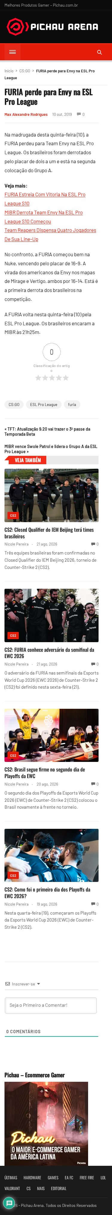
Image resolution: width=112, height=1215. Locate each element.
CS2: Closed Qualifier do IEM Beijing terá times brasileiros (49, 533)
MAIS (41, 1188)
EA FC (69, 1177)
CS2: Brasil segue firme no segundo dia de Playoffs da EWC (44, 772)
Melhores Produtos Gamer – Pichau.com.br (41, 5)
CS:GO (24, 70)
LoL (103, 1177)
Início (8, 70)
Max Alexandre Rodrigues (25, 114)
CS (28, 1188)
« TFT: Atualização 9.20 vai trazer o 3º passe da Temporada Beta (47, 431)
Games (53, 1177)
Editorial (58, 1188)
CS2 (13, 515)
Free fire (87, 1177)
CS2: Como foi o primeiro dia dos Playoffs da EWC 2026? (47, 893)
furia (72, 404)
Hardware (32, 1177)
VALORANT (12, 1188)
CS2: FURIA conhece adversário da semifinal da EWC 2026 (49, 653)
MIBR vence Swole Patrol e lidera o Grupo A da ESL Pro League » (50, 449)
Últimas (10, 1177)
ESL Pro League (43, 404)
